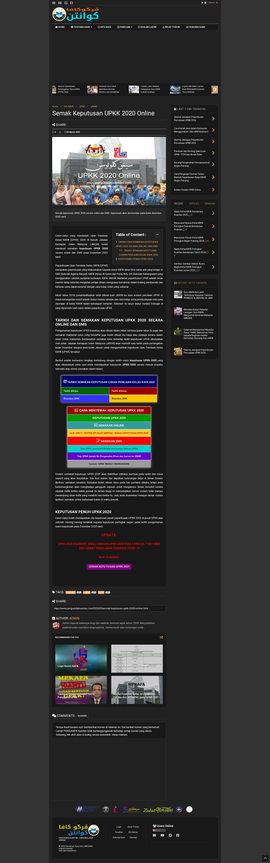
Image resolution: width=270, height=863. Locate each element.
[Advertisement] (161, 15)
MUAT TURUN (172, 27)
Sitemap (133, 837)
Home (55, 106)
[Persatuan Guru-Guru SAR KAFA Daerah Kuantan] (75, 20)
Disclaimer (133, 832)
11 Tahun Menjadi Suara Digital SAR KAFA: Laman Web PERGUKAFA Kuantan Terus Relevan (160, 87)
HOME (61, 27)
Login (118, 827)
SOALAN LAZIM (148, 27)
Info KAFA (69, 106)
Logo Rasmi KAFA (68, 666)
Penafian (119, 832)
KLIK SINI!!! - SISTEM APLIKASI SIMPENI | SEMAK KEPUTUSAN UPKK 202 (108, 433)
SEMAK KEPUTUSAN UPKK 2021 (109, 566)
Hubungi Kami (119, 837)
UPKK (82, 106)
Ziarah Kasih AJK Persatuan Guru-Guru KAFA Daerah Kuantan (200, 89)
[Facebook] (71, 3)
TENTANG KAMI (81, 27)
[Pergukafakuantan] (53, 3)
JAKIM (93, 106)
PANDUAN (124, 27)
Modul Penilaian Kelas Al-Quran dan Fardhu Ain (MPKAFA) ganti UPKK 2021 (136, 696)
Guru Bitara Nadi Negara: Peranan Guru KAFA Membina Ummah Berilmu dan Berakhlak (77, 87)
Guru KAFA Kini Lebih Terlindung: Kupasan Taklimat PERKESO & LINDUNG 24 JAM (198, 295)
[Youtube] (60, 3)
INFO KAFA (105, 27)
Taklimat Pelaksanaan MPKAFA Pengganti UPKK (76, 696)
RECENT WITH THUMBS (192, 282)
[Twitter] (66, 3)
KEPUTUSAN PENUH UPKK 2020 (135, 259)
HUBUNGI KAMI (197, 27)
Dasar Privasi (133, 827)
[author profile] (60, 132)
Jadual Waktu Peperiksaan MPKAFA (135, 666)
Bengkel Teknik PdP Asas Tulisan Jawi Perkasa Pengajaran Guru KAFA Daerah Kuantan (119, 87)
